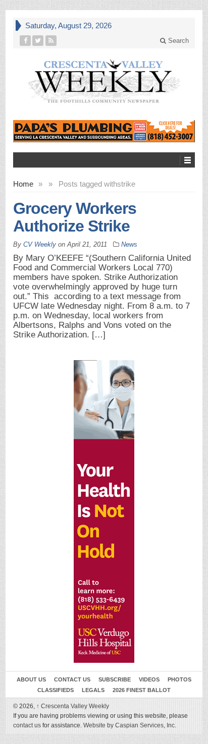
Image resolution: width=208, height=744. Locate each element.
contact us (27, 725)
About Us (31, 679)
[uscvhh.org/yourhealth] (104, 511)
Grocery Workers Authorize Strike (74, 217)
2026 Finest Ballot (142, 690)
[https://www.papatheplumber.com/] (104, 131)
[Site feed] (51, 40)
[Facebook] (25, 40)
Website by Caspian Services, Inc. (129, 725)
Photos (179, 679)
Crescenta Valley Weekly (72, 706)
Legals (93, 690)
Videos (149, 679)
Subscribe (114, 679)
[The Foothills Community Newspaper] (104, 81)
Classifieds (55, 690)
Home (23, 184)
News (129, 244)
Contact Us (72, 679)
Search (177, 40)
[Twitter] (38, 40)
